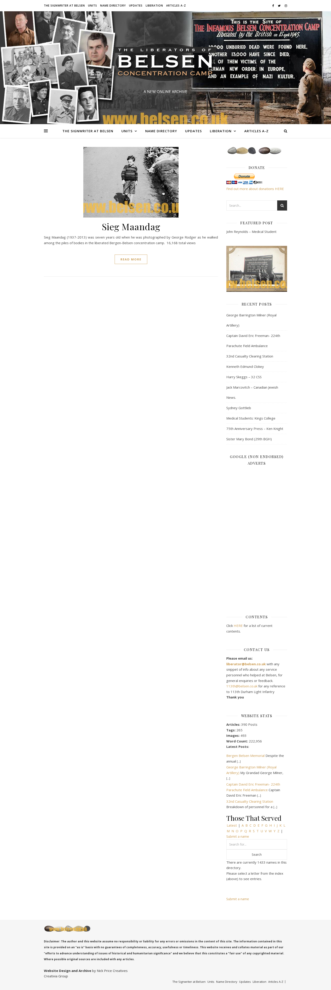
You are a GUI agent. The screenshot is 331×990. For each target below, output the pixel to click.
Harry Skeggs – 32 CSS (244, 377)
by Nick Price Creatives (109, 970)
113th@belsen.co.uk (242, 686)
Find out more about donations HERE (255, 188)
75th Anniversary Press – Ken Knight (254, 428)
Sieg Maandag (131, 226)
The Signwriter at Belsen (64, 5)
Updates (136, 5)
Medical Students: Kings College (250, 418)
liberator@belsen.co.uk (246, 664)
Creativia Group (56, 976)
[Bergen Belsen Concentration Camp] (165, 63)
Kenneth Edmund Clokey (245, 366)
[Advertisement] (256, 537)
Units (92, 5)
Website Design (57, 970)
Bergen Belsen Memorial (245, 755)
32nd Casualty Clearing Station (249, 356)
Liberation (154, 5)
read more (130, 259)
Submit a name (237, 836)
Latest (232, 825)
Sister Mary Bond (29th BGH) (249, 439)
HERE (238, 625)
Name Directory (113, 5)
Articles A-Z (176, 5)
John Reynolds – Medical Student (251, 231)
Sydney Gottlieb (238, 408)
